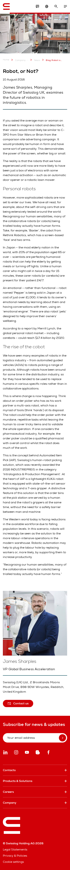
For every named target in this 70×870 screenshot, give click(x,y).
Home (6, 59)
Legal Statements (15, 849)
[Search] (56, 6)
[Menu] (65, 6)
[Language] (46, 6)
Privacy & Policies (15, 856)
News (37, 60)
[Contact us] (37, 6)
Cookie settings (13, 862)
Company (20, 60)
